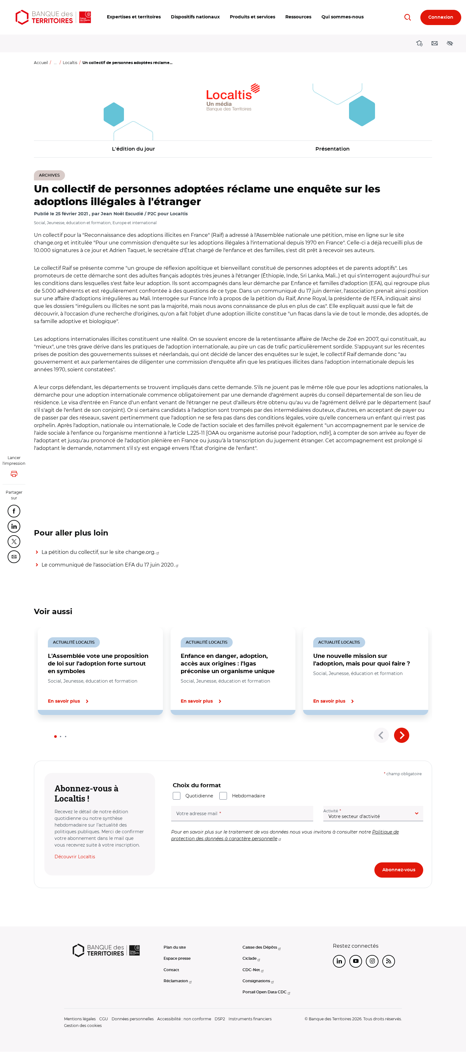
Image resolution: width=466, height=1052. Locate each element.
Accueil (41, 62)
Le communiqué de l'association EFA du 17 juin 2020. (108, 565)
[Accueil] (53, 17)
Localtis (70, 62)
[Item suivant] (401, 735)
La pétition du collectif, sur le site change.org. (98, 552)
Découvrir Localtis (75, 857)
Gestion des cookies (83, 1025)
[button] (134, 17)
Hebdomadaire (248, 796)
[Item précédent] (381, 735)
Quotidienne (199, 796)
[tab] (55, 736)
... (55, 62)
